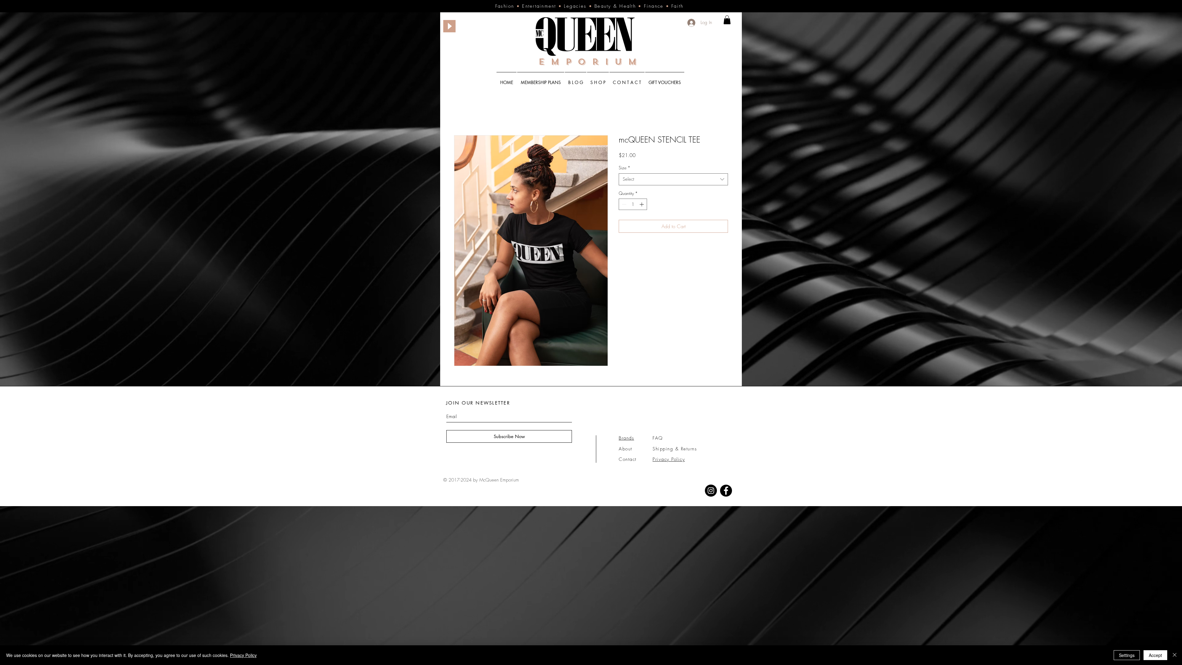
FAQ (658, 438)
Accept (1155, 655)
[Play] (449, 26)
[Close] (1174, 655)
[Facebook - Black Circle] (726, 491)
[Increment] (642, 204)
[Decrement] (623, 204)
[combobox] (673, 179)
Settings (1127, 655)
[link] (727, 19)
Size (624, 168)
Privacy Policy (243, 655)
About (625, 449)
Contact (628, 459)
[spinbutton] (632, 204)
